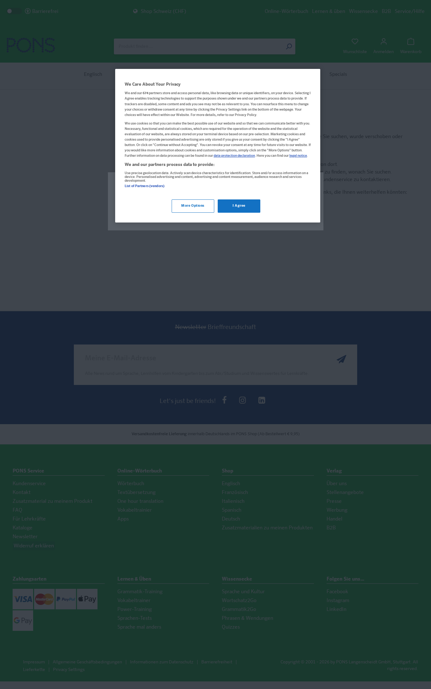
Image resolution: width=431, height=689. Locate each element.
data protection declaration (234, 156)
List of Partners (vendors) (144, 186)
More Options (192, 206)
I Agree (239, 206)
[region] (217, 146)
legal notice (298, 156)
